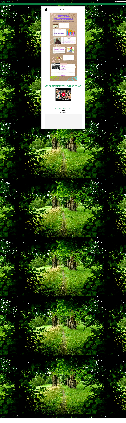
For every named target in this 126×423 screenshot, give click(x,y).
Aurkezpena (14, 4)
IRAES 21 (67, 108)
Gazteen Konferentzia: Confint (28, 4)
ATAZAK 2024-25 (9, 4)
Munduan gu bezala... (46, 4)
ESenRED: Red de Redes (38, 4)
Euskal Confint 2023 (63, 9)
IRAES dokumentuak (20, 4)
